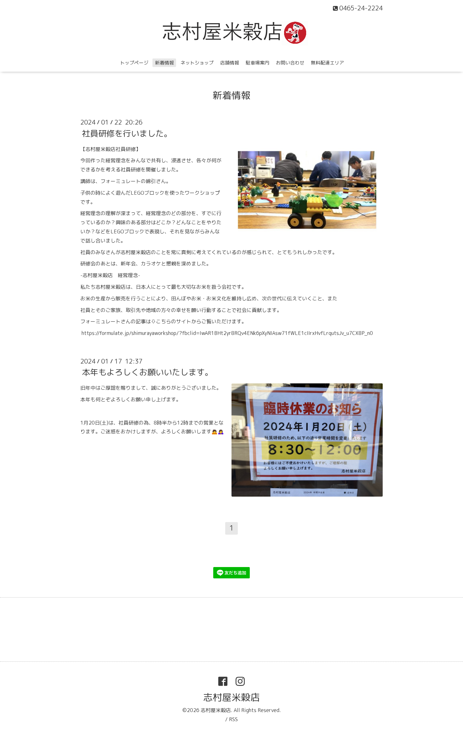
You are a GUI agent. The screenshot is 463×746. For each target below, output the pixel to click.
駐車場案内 (257, 62)
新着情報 (164, 62)
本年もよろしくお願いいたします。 (147, 372)
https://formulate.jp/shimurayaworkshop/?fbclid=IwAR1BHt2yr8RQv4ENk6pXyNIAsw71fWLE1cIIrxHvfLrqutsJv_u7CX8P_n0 (227, 333)
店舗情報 (229, 62)
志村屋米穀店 (231, 697)
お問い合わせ (290, 62)
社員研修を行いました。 (127, 133)
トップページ (134, 62)
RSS (233, 719)
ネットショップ (197, 62)
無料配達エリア (327, 62)
